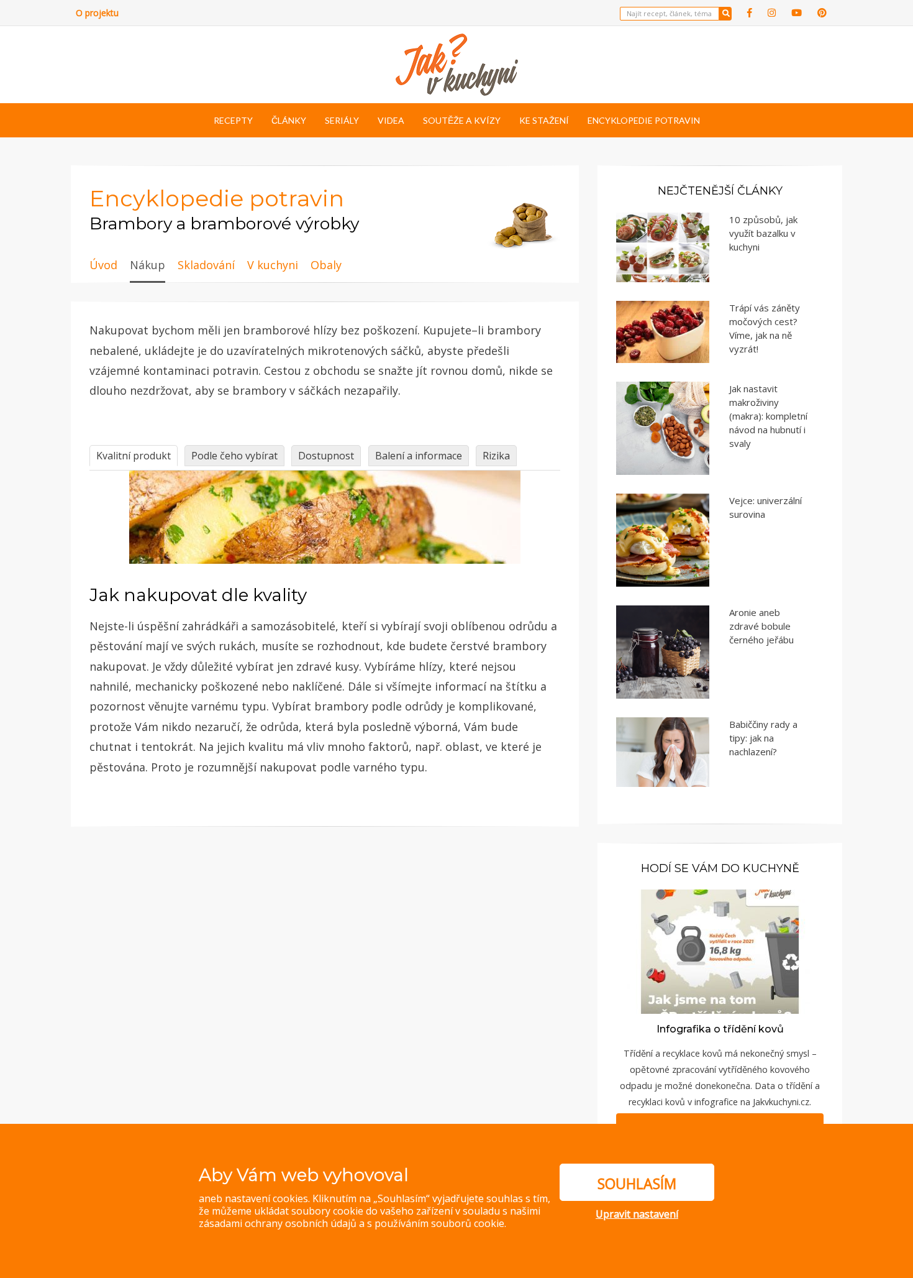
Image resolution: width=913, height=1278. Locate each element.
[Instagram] (772, 13)
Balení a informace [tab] (418, 455)
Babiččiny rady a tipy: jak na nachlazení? (763, 738)
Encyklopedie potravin (644, 120)
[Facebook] (749, 13)
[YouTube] (796, 13)
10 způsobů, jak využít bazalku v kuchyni (763, 233)
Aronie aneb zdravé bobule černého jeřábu (761, 626)
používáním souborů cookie (439, 1223)
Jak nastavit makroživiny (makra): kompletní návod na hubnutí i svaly (768, 415)
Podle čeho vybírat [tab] (234, 455)
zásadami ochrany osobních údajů (278, 1223)
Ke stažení (544, 120)
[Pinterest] (822, 13)
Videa (391, 120)
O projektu (97, 13)
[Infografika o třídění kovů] (720, 951)
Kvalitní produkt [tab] (133, 455)
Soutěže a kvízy (462, 120)
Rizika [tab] (496, 455)
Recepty (233, 120)
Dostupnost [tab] (326, 455)
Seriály (342, 120)
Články (288, 120)
